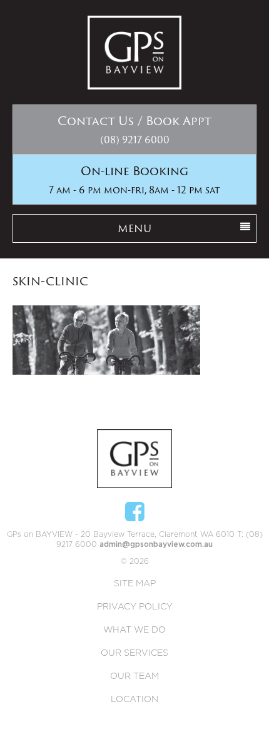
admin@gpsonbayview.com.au (156, 544)
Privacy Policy (135, 607)
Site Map (135, 583)
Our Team (134, 676)
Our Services (134, 653)
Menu (134, 228)
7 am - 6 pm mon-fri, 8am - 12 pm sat (134, 179)
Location (134, 699)
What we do (134, 630)
